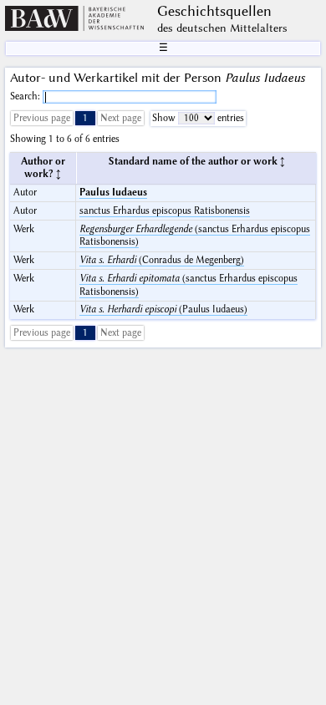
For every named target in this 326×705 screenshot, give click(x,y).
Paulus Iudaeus (113, 192)
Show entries (198, 118)
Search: (26, 96)
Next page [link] (120, 118)
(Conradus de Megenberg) (161, 260)
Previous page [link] (41, 118)
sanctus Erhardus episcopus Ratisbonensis (164, 210)
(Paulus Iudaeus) (163, 309)
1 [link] (85, 118)
